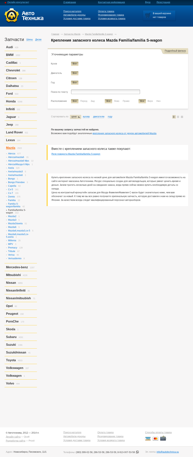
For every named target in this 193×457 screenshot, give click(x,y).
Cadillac (12, 62)
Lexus (10, 140)
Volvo (10, 383)
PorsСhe (12, 321)
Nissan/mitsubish (18, 298)
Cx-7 (10, 193)
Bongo (11, 178)
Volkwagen (14, 375)
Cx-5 (10, 189)
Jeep (9, 124)
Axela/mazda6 (15, 175)
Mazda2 (12, 216)
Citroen (11, 78)
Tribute (11, 251)
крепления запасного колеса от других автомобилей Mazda (124, 133)
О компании (69, 2)
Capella (12, 186)
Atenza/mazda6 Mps (18, 160)
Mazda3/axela (15, 223)
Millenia (12, 240)
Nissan (11, 282)
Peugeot (12, 313)
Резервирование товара (111, 15)
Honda (11, 101)
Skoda (10, 329)
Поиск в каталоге (72, 11)
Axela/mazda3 (15, 171)
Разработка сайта (15, 440)
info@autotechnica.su (168, 452)
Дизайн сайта (13, 436)
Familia (12, 200)
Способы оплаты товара (158, 432)
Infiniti (10, 109)
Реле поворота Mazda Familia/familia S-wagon (75, 154)
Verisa (11, 255)
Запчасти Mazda (72, 34)
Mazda (10, 147)
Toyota (11, 360)
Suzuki (11, 344)
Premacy (12, 247)
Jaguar (11, 116)
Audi (9, 47)
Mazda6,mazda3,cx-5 (19, 230)
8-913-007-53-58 (126, 452)
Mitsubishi (13, 275)
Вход (147, 2)
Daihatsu (12, 85)
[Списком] (174, 117)
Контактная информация (111, 2)
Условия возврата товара (111, 18)
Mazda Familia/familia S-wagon (99, 34)
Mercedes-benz (17, 267)
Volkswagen (14, 368)
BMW (10, 54)
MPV (10, 244)
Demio (11, 196)
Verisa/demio (14, 258)
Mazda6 (12, 227)
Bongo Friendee (16, 182)
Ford (9, 93)
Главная (55, 34)
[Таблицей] (178, 117)
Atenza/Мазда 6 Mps (19, 164)
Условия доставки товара (76, 18)
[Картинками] (182, 117)
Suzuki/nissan (16, 352)
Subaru (11, 337)
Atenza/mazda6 (16, 157)
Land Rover (14, 132)
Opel (9, 306)
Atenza (11, 153)
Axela (11, 168)
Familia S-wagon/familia (13, 205)
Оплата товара (106, 11)
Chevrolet (13, 70)
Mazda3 (12, 220)
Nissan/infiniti (15, 290)
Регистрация (163, 2)
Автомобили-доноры (74, 15)
